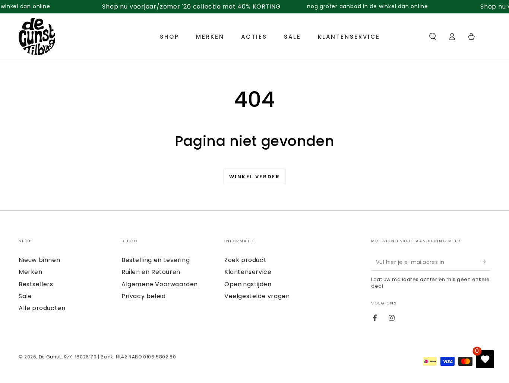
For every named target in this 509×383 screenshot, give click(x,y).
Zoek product (245, 260)
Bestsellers (36, 284)
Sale (25, 296)
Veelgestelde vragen (257, 296)
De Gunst (50, 357)
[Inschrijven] (486, 262)
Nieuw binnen (39, 260)
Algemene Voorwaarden (159, 284)
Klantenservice (247, 272)
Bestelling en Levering (155, 260)
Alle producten (42, 308)
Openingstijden (247, 284)
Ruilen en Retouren (150, 272)
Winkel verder (254, 176)
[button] (432, 36)
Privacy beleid (143, 296)
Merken (30, 272)
